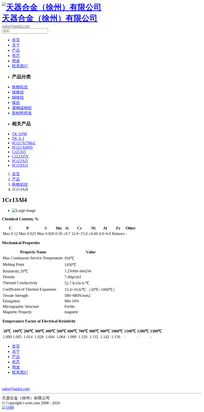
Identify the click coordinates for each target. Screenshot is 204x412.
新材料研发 (22, 113)
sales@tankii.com (16, 26)
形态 (16, 55)
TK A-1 (18, 138)
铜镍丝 (18, 97)
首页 (16, 40)
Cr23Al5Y (20, 156)
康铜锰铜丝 (22, 108)
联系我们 (20, 66)
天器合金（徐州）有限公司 (50, 18)
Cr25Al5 (19, 152)
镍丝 (16, 102)
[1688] (8, 408)
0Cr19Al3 (20, 165)
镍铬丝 (18, 92)
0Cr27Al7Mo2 (23, 143)
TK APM (19, 134)
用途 (16, 61)
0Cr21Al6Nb (22, 147)
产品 (16, 50)
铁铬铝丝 (20, 87)
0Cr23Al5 (20, 161)
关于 (16, 45)
